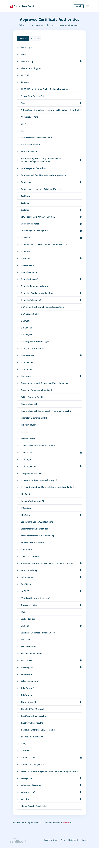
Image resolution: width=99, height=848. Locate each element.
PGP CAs (35, 38)
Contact (85, 840)
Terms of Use (50, 840)
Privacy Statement (69, 840)
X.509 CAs (23, 38)
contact (66, 822)
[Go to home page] (22, 6)
